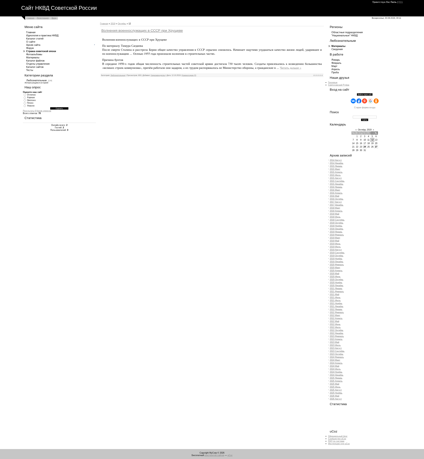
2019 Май (334, 241)
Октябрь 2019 (364, 129)
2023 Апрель (336, 339)
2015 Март (335, 169)
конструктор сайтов (214, 455)
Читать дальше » (290, 68)
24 (365, 147)
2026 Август (336, 399)
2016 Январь (336, 187)
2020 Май (334, 273)
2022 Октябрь (336, 330)
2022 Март (335, 315)
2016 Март (335, 190)
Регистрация (43, 18)
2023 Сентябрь (337, 351)
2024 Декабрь (336, 375)
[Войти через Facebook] (358, 100)
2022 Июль (335, 327)
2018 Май (334, 214)
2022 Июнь (335, 324)
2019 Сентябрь (337, 252)
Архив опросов (43, 111)
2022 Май (334, 321)
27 (376, 147)
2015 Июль (335, 175)
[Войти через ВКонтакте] (353, 100)
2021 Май (334, 294)
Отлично (31, 94)
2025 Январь (336, 378)
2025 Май (334, 384)
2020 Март (335, 267)
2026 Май (334, 396)
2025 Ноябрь (336, 393)
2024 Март (335, 360)
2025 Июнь (335, 387)
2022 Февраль (337, 312)
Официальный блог (337, 436)
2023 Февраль (337, 336)
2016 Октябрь (336, 199)
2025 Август (336, 390)
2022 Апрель (336, 318)
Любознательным (36, 80)
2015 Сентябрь (337, 181)
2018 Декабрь (336, 229)
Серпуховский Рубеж (338, 85)
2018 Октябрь (336, 223)
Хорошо (31, 97)
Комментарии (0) (189, 75)
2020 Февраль (337, 264)
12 (372, 140)
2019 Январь (336, 232)
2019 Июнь (335, 244)
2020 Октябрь (336, 279)
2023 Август (336, 348)
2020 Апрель (336, 270)
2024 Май (334, 366)
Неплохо (31, 100)
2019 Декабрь (336, 261)
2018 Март (335, 208)
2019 (113, 23)
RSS (400, 2)
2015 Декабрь (336, 184)
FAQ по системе (336, 441)
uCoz (230, 455)
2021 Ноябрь (336, 303)
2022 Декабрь (336, 333)
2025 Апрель (336, 381)
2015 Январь (336, 166)
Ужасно (30, 105)
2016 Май (334, 196)
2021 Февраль (337, 291)
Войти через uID (364, 94)
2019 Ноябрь (336, 258)
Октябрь (122, 23)
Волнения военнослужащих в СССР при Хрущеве (142, 30)
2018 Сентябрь (337, 220)
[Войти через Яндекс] (364, 100)
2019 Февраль (337, 235)
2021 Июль (335, 300)
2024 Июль (335, 369)
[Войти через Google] (370, 101)
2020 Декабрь (336, 285)
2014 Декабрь (336, 163)
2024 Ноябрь (336, 372)
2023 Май (334, 342)
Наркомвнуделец (158, 75)
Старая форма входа (364, 107)
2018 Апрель (336, 211)
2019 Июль (335, 246)
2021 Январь (336, 288)
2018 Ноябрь (336, 226)
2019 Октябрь (336, 255)
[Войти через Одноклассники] (376, 100)
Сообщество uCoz (337, 438)
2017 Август (336, 202)
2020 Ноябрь (336, 282)
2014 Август (336, 160)
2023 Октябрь (336, 354)
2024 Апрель (336, 363)
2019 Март (335, 238)
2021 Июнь (335, 297)
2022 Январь (336, 309)
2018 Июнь (335, 217)
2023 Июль (335, 345)
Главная (30, 18)
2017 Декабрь (336, 205)
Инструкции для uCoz (339, 443)
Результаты (28, 111)
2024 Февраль (337, 357)
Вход (54, 18)
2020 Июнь (335, 276)
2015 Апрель (336, 172)
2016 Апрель (336, 193)
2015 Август (336, 178)
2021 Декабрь (336, 306)
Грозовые (332, 82)
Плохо (30, 103)
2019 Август (336, 249)
